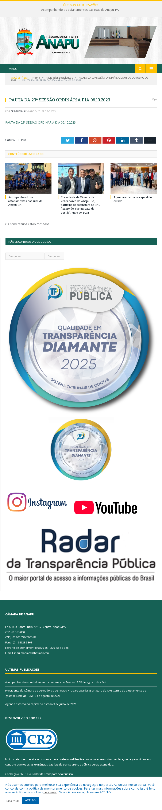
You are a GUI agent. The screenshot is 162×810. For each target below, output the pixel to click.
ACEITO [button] (30, 800)
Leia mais (50, 792)
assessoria (103, 759)
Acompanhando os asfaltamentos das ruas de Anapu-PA (25, 201)
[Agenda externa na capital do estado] (134, 178)
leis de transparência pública (72, 764)
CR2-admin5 (18, 111)
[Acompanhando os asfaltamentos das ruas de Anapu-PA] (28, 178)
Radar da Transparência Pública (52, 774)
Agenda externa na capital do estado (29, 704)
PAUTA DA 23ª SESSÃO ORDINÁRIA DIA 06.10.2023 (40, 122)
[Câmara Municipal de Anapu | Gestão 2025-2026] (81, 41)
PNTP (23, 774)
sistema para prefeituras (57, 759)
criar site (31, 759)
